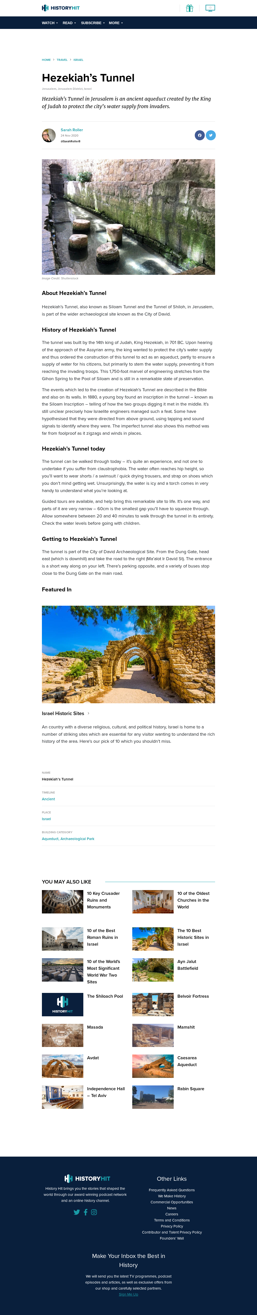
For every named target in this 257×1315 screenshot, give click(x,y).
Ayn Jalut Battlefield (187, 965)
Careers (171, 1214)
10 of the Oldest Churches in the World (193, 900)
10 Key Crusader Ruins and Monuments (103, 900)
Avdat (93, 1058)
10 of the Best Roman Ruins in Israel (102, 937)
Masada (95, 1027)
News (171, 1208)
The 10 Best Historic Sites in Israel (193, 937)
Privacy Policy (172, 1226)
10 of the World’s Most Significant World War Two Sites (103, 971)
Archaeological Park (77, 839)
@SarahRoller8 (70, 141)
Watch (48, 23)
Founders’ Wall (172, 1238)
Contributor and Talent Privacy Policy (172, 1232)
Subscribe (91, 23)
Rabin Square (190, 1088)
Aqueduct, (51, 839)
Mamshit (186, 1027)
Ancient (48, 799)
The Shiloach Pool (105, 996)
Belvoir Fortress (193, 996)
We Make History (172, 1196)
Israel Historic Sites (63, 713)
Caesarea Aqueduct (187, 1061)
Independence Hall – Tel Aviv (106, 1092)
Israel (46, 819)
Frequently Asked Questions (172, 1190)
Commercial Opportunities (172, 1202)
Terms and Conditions (172, 1220)
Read (68, 23)
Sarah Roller (72, 130)
